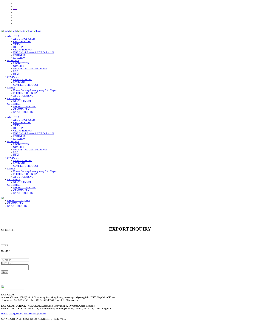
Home (4, 313)
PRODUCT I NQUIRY (18, 200)
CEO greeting (16, 313)
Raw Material (30, 313)
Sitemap (42, 313)
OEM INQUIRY (15, 203)
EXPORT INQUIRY (17, 206)
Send (4, 272)
